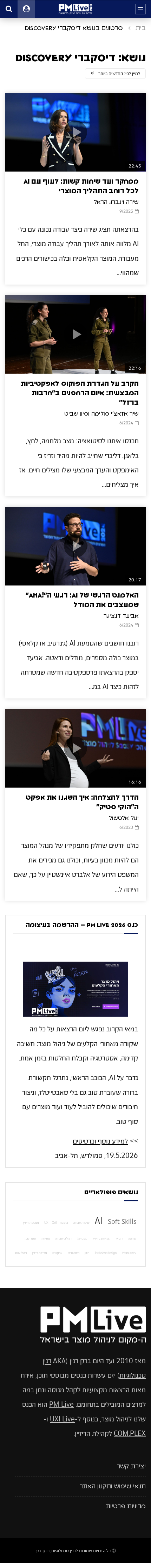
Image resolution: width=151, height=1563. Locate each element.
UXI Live (62, 1419)
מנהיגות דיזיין (31, 1223)
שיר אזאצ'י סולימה (115, 414)
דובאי (119, 1238)
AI (99, 1220)
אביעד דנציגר (121, 616)
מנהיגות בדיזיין (102, 1238)
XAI (54, 1223)
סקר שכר (30, 1238)
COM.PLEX (130, 1433)
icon (75, 132)
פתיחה (45, 1238)
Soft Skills (122, 1221)
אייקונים (57, 1253)
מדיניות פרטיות (126, 1506)
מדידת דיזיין (39, 1253)
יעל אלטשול (124, 818)
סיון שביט (76, 414)
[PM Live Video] (75, 9)
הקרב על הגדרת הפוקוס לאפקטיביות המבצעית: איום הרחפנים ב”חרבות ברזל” (80, 393)
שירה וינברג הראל (116, 202)
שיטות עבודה (81, 1223)
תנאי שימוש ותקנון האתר (112, 1486)
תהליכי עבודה (63, 1238)
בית (141, 28)
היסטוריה (73, 1253)
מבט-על (82, 1238)
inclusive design (106, 1253)
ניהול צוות (21, 1253)
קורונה (132, 1238)
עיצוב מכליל (129, 1253)
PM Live (61, 1404)
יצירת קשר (131, 1466)
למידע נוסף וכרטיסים (100, 1141)
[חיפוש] (9, 9)
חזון (87, 1253)
